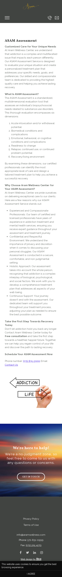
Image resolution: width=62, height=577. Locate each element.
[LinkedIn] (34, 552)
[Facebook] (20, 552)
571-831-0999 (35, 539)
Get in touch (31, 476)
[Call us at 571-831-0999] (49, 17)
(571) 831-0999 (31, 361)
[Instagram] (41, 552)
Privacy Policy (31, 518)
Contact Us (11, 364)
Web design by (28, 559)
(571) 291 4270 (33, 545)
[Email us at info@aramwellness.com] (56, 17)
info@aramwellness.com (31, 534)
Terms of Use (31, 524)
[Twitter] (27, 552)
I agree (31, 574)
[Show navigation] (7, 17)
